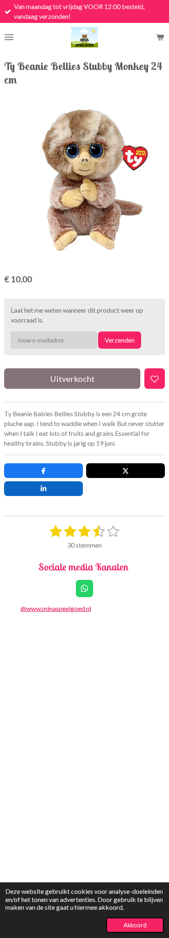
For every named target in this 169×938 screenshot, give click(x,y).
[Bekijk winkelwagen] (160, 37)
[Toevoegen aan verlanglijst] (154, 378)
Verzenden (120, 340)
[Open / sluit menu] (9, 37)
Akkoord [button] (134, 925)
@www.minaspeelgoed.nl (56, 608)
